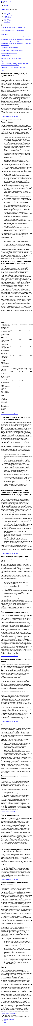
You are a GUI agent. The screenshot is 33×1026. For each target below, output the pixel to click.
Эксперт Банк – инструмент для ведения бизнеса (13, 27)
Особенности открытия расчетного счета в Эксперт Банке (16, 36)
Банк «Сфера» (7, 20)
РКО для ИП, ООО (9, 1019)
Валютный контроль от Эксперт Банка (11, 58)
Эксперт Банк (7, 17)
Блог (5, 1022)
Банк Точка (7, 13)
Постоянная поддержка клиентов (9, 47)
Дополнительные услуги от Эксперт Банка (12, 50)
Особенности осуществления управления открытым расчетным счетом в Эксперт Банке (14, 64)
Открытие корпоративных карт (9, 53)
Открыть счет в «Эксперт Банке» (9, 116)
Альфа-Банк (7, 22)
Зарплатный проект (6, 55)
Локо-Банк (6, 19)
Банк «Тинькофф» (8, 15)
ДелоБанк (6, 16)
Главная (6, 5)
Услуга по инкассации (6, 61)
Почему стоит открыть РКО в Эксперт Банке (12, 30)
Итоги (2, 70)
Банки (5, 6)
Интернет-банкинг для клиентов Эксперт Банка (13, 67)
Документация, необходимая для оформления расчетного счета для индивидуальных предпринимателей (16, 40)
